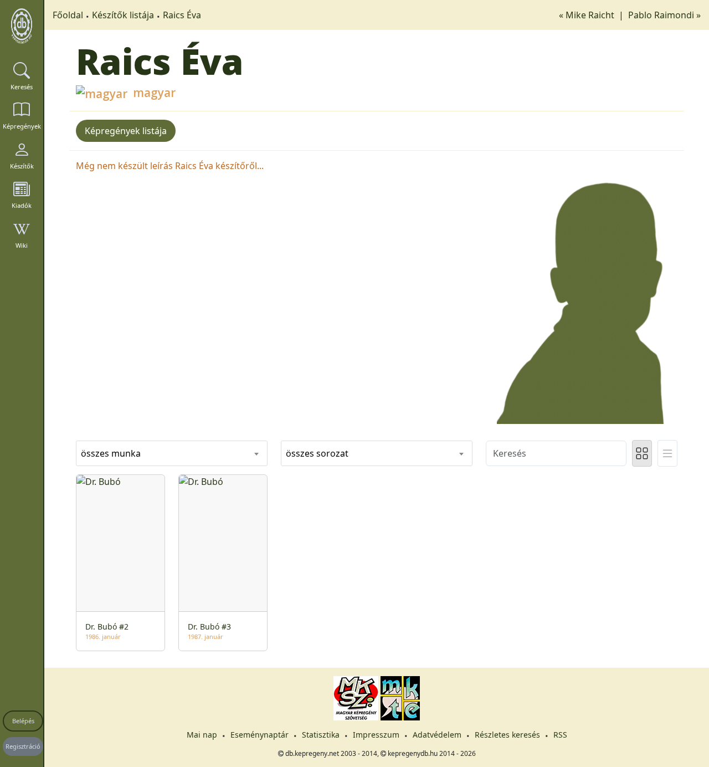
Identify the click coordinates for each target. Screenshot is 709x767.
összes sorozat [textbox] (317, 453)
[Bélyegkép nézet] (642, 453)
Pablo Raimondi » (664, 15)
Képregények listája (126, 131)
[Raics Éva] (581, 290)
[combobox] (172, 453)
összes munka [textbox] (111, 453)
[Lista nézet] (667, 453)
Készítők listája (123, 15)
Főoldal (68, 15)
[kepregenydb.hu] (22, 26)
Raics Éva (182, 15)
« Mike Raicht (587, 15)
